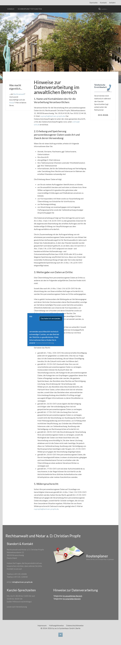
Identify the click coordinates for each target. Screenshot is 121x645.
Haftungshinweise (56, 625)
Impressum (42, 625)
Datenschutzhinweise (74, 625)
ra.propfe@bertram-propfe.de (52, 116)
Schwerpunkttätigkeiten (30, 9)
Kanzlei (10, 9)
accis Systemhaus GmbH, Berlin (67, 628)
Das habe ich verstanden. (51, 318)
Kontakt (103, 2)
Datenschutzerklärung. (45, 343)
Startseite (93, 2)
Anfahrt (112, 2)
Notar (11, 102)
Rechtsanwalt (18, 94)
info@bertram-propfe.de (22, 582)
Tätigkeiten (67, 596)
